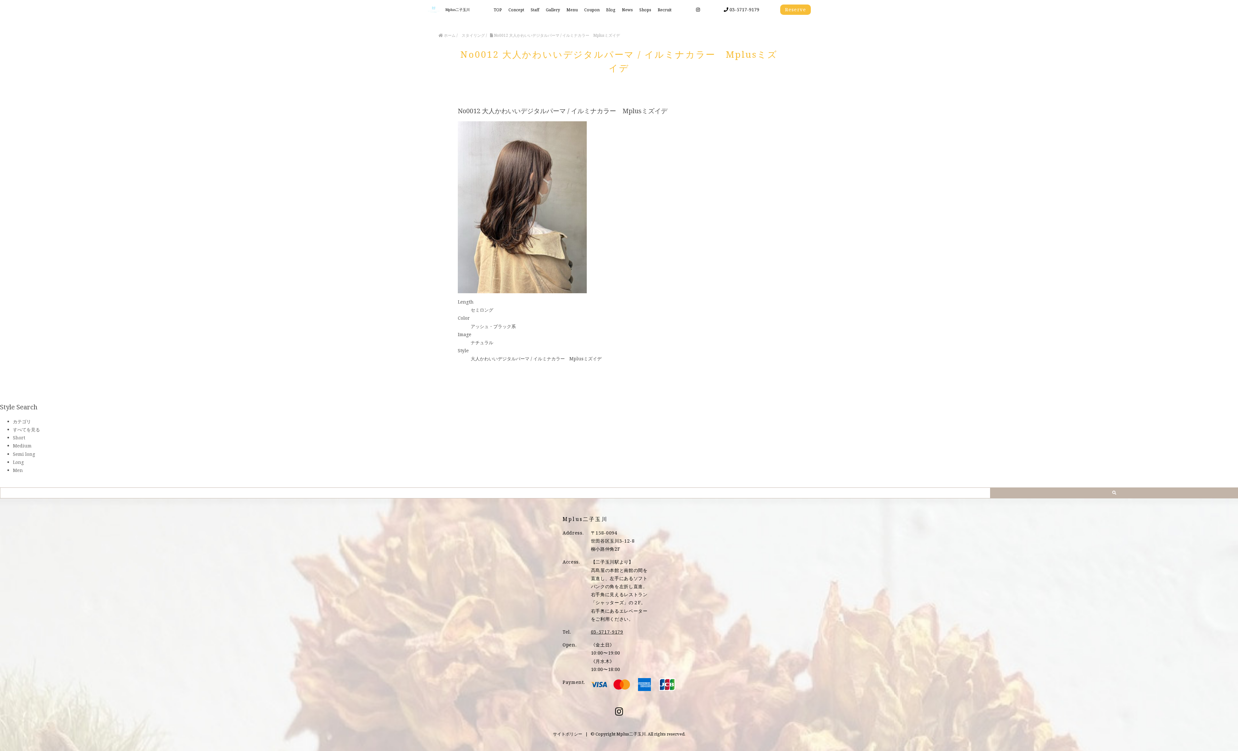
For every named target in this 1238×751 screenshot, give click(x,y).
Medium (22, 446)
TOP (498, 10)
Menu (572, 10)
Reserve (795, 9)
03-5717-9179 (743, 9)
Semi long (24, 454)
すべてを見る (26, 429)
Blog (610, 10)
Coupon (592, 10)
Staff (535, 10)
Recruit (665, 10)
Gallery (553, 10)
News (627, 10)
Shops (645, 10)
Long (18, 462)
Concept (516, 10)
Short (19, 438)
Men (18, 470)
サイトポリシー (567, 734)
